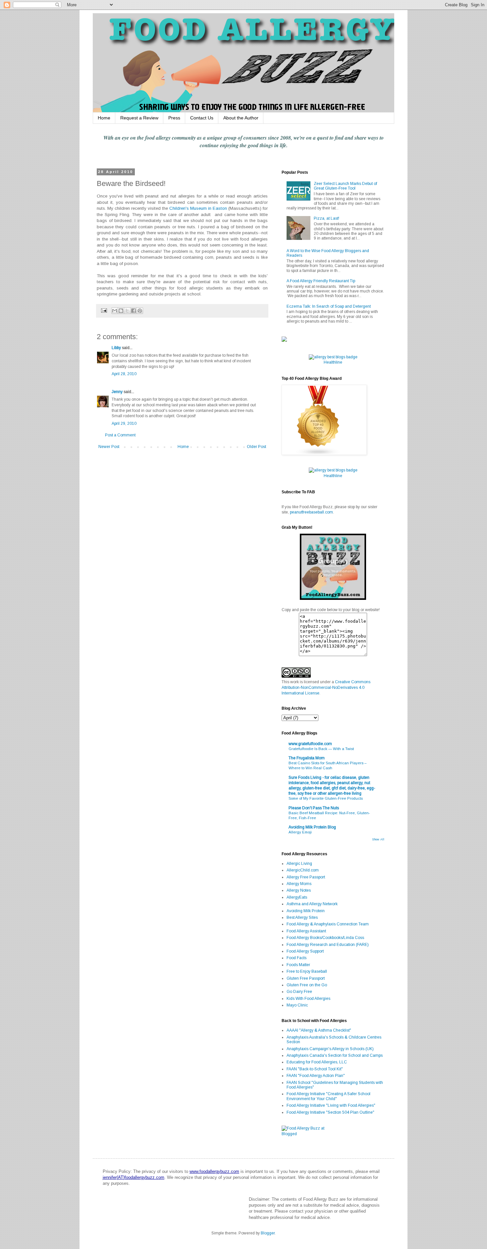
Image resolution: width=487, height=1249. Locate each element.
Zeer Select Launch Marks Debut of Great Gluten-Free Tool (345, 186)
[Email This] (114, 310)
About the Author (240, 117)
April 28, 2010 (124, 374)
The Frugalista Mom (307, 758)
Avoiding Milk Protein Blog (312, 827)
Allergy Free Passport (306, 877)
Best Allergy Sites (302, 917)
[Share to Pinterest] (139, 310)
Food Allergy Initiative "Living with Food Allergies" (331, 1105)
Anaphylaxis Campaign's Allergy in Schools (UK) (330, 1049)
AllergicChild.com (303, 870)
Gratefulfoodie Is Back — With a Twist (321, 749)
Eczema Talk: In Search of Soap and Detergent (329, 306)
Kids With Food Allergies (308, 998)
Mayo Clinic (297, 1005)
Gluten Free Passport (306, 978)
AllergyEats (297, 897)
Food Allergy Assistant (306, 931)
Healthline (333, 362)
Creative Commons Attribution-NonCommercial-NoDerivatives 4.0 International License (326, 687)
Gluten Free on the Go (307, 985)
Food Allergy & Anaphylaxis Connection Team (328, 924)
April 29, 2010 (124, 423)
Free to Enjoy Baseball (307, 971)
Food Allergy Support (305, 951)
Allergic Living (299, 863)
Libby (116, 347)
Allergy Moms (299, 883)
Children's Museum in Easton (198, 208)
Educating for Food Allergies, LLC (317, 1062)
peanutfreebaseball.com (311, 512)
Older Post (256, 446)
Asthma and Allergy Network (312, 904)
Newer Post (108, 446)
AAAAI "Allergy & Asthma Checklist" (319, 1030)
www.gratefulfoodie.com (310, 743)
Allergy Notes (299, 890)
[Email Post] (103, 310)
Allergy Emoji (300, 832)
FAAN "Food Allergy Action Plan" (316, 1075)
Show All (378, 839)
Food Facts (296, 958)
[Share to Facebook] (133, 310)
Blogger (268, 1233)
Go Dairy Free (299, 991)
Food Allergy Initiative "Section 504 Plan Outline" (330, 1112)
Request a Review (139, 117)
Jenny (117, 391)
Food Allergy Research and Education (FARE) (328, 944)
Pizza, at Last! (326, 218)
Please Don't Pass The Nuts (314, 808)
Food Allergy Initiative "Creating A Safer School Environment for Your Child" (328, 1096)
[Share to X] (127, 310)
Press (174, 117)
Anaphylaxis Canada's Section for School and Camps (335, 1055)
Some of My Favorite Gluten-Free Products (326, 798)
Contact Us (201, 117)
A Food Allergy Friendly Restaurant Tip (321, 281)
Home (104, 117)
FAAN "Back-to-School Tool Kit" (315, 1069)
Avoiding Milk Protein (306, 911)
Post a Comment (120, 435)
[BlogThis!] (121, 310)
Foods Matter (298, 964)
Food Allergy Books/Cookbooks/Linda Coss (325, 937)
